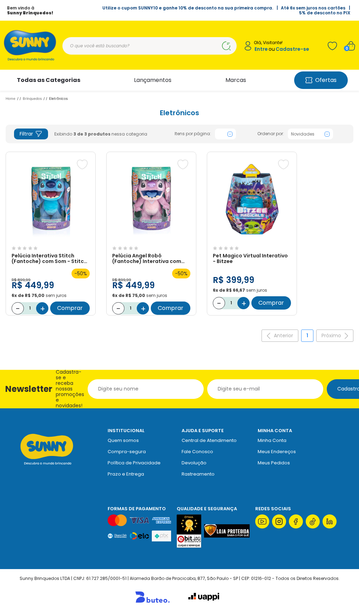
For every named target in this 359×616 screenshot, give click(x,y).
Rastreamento (198, 474)
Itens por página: (193, 133)
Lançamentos (152, 80)
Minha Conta (272, 440)
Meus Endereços (277, 451)
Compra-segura (127, 451)
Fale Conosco (197, 451)
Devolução (194, 462)
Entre (261, 49)
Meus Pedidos (274, 462)
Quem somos (123, 440)
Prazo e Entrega (126, 474)
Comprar (70, 308)
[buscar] (226, 46)
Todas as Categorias (48, 80)
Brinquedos (32, 98)
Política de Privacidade (134, 462)
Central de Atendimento (209, 440)
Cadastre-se (292, 49)
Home (10, 98)
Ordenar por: (270, 133)
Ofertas (326, 80)
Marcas (235, 80)
